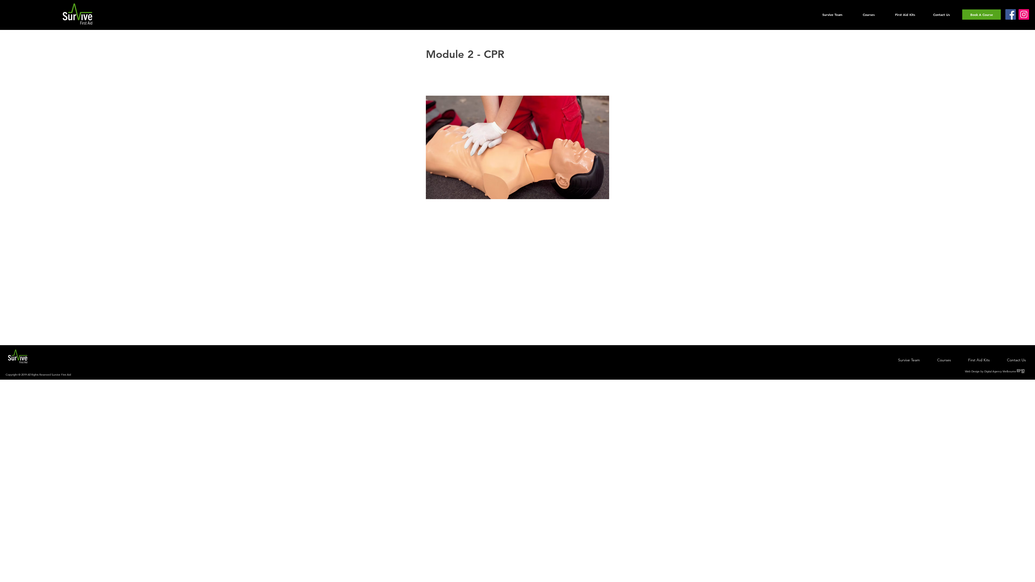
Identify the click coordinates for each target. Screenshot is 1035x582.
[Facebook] (1010, 14)
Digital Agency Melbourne (1000, 371)
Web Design (972, 371)
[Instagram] (1024, 14)
